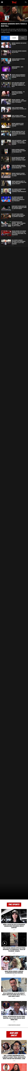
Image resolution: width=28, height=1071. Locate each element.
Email (22, 38)
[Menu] (2, 2)
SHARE (14, 38)
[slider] (14, 21)
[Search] (26, 2)
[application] (14, 13)
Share (5, 38)
